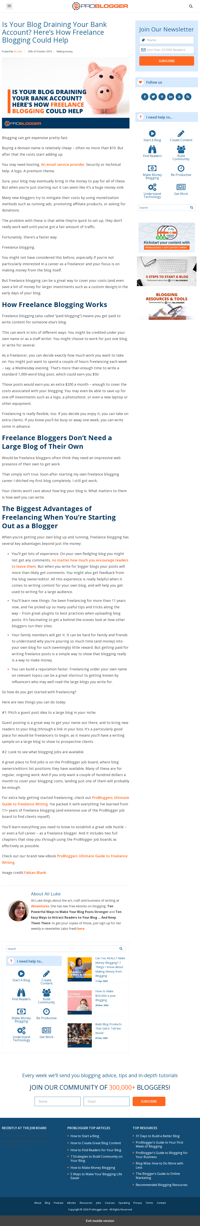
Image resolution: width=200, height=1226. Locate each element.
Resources (86, 1203)
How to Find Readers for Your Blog (96, 1150)
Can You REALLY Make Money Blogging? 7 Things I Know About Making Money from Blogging (110, 967)
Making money (65, 51)
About (37, 1203)
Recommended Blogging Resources (162, 1185)
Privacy (137, 1203)
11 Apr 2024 (101, 981)
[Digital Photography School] (100, 6)
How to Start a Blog (85, 1136)
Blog (47, 1203)
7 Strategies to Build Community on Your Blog (96, 1159)
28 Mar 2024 (101, 1005)
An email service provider (62, 164)
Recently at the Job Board (24, 1128)
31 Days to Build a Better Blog (158, 1136)
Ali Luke (18, 51)
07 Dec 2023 (101, 1038)
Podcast (58, 1203)
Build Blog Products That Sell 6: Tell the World (108, 1028)
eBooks (71, 1203)
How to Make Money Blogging (93, 1168)
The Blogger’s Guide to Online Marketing (158, 1176)
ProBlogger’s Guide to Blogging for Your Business (162, 1155)
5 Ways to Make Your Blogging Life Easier (96, 1176)
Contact (161, 1203)
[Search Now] (121, 949)
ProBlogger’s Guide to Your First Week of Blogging (159, 1144)
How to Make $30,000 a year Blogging (105, 995)
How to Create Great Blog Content (96, 1143)
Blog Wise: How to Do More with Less (159, 1165)
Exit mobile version (100, 1221)
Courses (110, 1203)
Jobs (98, 1203)
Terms (149, 1203)
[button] (9, 6)
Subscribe (167, 61)
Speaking (124, 1203)
